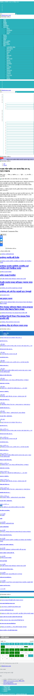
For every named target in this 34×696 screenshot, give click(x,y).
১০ (11, 649)
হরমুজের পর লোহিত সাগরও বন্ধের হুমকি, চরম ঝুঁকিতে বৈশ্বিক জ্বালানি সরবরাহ (11, 616)
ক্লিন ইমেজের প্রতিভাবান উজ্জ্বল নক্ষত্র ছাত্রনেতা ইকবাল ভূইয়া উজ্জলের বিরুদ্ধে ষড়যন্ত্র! (16, 308)
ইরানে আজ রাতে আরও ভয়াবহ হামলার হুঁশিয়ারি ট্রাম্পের (8, 623)
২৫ (17, 655)
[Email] (17, 242)
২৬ (22, 655)
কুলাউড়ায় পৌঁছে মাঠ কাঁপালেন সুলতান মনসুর (14, 325)
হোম (4, 164)
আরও (1, 505)
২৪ (11, 655)
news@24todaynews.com (10, 684)
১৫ (2, 652)
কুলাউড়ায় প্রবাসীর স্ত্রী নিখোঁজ (9, 257)
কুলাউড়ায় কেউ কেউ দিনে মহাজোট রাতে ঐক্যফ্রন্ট (15, 291)
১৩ (26, 649)
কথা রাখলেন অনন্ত (6, 298)
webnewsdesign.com (21, 694)
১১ (17, 649)
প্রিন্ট (22, 174)
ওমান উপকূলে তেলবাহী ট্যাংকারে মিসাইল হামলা (6, 610)
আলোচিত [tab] (5, 334)
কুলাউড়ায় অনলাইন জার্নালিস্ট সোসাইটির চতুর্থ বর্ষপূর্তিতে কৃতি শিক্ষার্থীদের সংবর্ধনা (14, 267)
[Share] (17, 245)
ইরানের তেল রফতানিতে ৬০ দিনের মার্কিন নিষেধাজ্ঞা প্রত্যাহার (8, 630)
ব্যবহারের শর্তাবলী (6, 689)
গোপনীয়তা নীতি (6, 688)
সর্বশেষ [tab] (4, 331)
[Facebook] (17, 237)
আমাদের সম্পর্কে (6, 686)
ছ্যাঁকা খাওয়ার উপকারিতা (8, 275)
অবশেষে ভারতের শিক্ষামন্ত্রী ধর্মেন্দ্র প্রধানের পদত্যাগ (7, 603)
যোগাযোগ (5, 691)
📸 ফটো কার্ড (3, 234)
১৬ (7, 652)
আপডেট (5, 165)
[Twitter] (17, 239)
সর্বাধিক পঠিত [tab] (6, 333)
